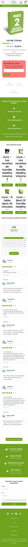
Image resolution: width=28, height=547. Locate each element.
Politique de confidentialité (21, 541)
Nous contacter (14, 535)
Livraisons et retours (14, 526)
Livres (14, 522)
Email (2, 492)
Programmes (14, 518)
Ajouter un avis (14, 253)
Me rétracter (14, 543)
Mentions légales (5, 541)
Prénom (3, 486)
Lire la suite (7, 185)
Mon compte (14, 531)
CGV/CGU (11, 541)
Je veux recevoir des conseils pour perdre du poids (14, 500)
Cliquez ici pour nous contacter (14, 439)
